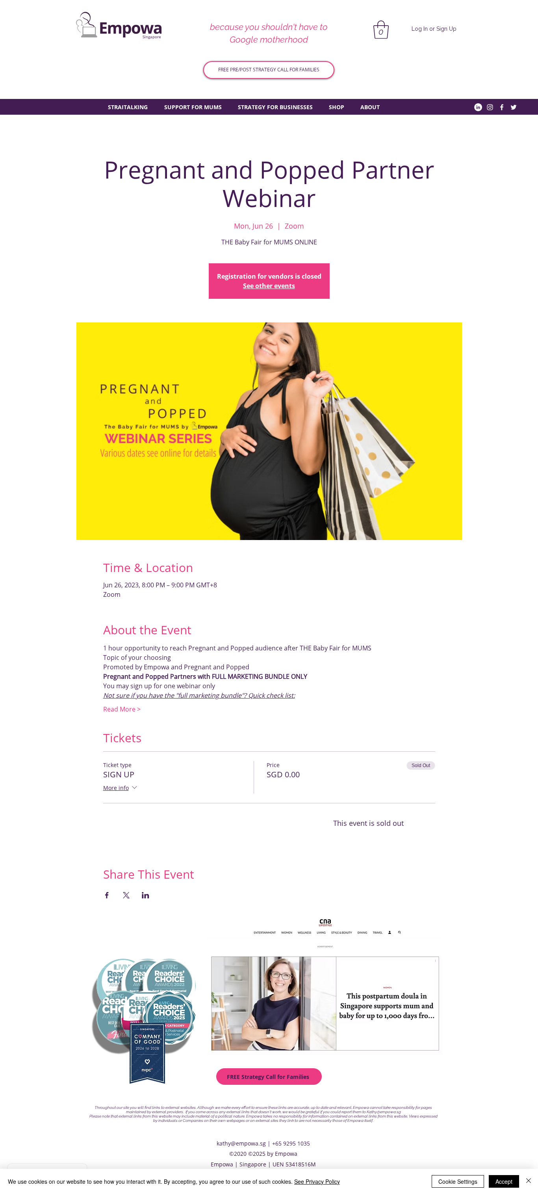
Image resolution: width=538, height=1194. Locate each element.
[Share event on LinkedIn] (145, 895)
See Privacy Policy (317, 1181)
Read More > (122, 709)
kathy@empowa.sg (241, 1143)
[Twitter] (514, 107)
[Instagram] (490, 107)
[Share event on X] (126, 895)
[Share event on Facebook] (107, 895)
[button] (381, 29)
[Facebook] (502, 107)
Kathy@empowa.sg (384, 1112)
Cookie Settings (457, 1181)
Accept (503, 1181)
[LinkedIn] (478, 107)
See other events (269, 285)
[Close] (528, 1181)
